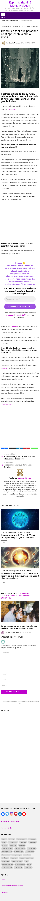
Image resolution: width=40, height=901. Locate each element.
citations (23, 842)
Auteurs (3, 879)
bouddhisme (13, 842)
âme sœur (19, 867)
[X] (12, 448)
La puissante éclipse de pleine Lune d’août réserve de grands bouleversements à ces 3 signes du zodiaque (20, 575)
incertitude (11, 109)
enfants (22, 845)
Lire (4, 542)
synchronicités (17, 861)
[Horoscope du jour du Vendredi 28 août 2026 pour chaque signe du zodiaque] (20, 519)
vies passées (21, 864)
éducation (29, 867)
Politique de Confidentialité (10, 821)
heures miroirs (20, 848)
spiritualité (6, 861)
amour (12, 839)
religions (5, 858)
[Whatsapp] (34, 448)
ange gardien (22, 839)
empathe (13, 845)
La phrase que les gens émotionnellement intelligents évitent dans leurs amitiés (19, 627)
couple (5, 845)
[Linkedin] (19, 448)
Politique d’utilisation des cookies (12, 886)
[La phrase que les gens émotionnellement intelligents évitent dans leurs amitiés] (20, 611)
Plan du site (5, 892)
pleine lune (6, 855)
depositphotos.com (8, 404)
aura (4, 842)
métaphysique (7, 851)
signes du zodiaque (27, 858)
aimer (5, 839)
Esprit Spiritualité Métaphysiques (20, 4)
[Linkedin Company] (20, 814)
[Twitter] (7, 814)
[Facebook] (4, 448)
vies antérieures (8, 864)
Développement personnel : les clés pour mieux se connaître (17, 596)
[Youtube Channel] (24, 814)
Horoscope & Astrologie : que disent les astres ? (16, 532)
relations (27, 855)
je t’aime (15, 326)
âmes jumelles (7, 867)
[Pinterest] (26, 448)
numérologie (19, 851)
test (27, 861)
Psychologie (17, 855)
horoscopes (32, 848)
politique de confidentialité (16, 315)
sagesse (14, 858)
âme (29, 864)
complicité (33, 842)
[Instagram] (11, 814)
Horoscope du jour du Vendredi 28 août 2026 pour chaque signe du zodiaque (18, 536)
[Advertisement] (20, 734)
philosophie (30, 851)
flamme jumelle (7, 848)
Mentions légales (6, 828)
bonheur (4, 368)
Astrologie (33, 839)
